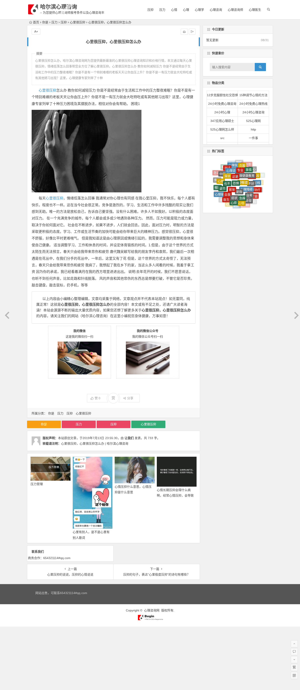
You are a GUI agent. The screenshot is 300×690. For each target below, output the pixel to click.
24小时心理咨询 (253, 112)
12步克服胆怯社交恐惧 (222, 95)
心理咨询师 (235, 9)
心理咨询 (216, 9)
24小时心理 (222, 112)
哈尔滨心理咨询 (58, 7)
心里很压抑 (77, 22)
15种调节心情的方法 (253, 95)
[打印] (184, 32)
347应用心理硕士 (222, 121)
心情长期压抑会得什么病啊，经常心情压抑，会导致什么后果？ (175, 495)
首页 (36, 22)
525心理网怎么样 (222, 129)
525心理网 (253, 121)
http (253, 129)
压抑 (150, 9)
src (222, 138)
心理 (186, 9)
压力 (162, 9)
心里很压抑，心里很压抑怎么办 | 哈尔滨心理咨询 (94, 443)
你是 (45, 22)
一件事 (253, 138)
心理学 (199, 9)
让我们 (129, 438)
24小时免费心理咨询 (222, 103)
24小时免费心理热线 (253, 103)
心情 (174, 9)
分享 (130, 398)
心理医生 (255, 9)
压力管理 (37, 484)
